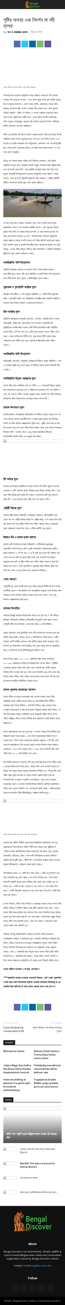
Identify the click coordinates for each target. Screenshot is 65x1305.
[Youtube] (50, 1288)
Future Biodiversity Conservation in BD (13, 1029)
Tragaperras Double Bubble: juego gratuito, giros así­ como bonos (46, 1083)
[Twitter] (41, 1288)
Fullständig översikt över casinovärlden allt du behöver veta (47, 1069)
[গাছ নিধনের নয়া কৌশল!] (10, 1181)
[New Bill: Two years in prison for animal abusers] (10, 1167)
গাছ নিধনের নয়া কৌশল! (29, 1178)
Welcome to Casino (13, 1051)
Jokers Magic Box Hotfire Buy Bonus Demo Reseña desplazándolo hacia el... (17, 1069)
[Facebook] (14, 1288)
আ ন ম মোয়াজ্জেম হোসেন (17, 32)
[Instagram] (23, 1288)
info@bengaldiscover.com (37, 1265)
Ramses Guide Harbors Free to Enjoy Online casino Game (47, 1055)
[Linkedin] (32, 1288)
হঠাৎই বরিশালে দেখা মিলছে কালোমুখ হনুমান (47, 1029)
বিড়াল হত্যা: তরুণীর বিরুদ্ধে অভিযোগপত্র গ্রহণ (38, 1192)
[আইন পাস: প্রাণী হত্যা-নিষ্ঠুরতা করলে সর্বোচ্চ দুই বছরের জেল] (32, 1125)
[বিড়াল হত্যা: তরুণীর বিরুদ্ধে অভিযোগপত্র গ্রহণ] (10, 1196)
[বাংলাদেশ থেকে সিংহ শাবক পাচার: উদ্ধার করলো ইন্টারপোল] (10, 1152)
